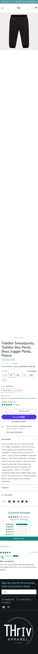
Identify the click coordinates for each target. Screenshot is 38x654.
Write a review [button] (19, 539)
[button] (7, 405)
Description (6, 439)
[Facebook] (4, 607)
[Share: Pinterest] (18, 501)
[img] (5, 552)
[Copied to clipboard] (27, 501)
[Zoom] (19, 31)
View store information (14, 432)
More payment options (19, 421)
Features (5, 487)
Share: (4, 501)
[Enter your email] (34, 591)
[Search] (32, 8)
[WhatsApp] (22, 501)
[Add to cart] (23, 411)
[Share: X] (14, 501)
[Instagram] (8, 607)
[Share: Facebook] (9, 501)
